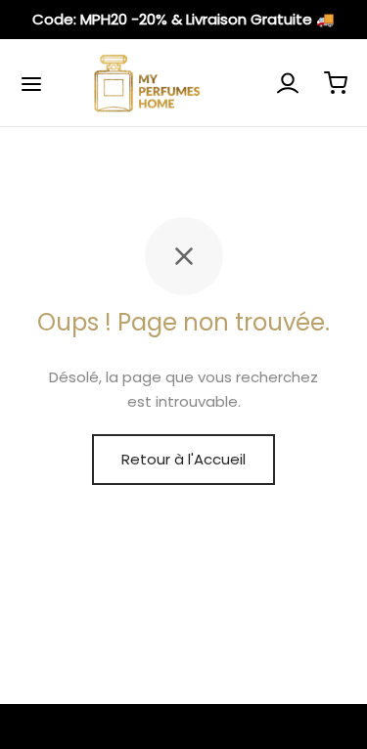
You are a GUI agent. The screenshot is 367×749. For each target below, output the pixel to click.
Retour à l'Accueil (183, 459)
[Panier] (335, 83)
